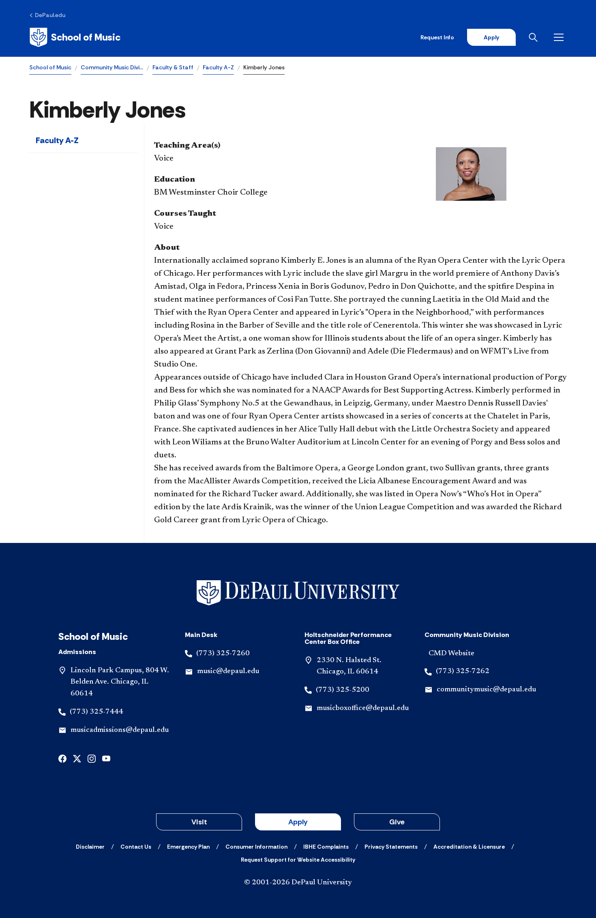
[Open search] (535, 37)
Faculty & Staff (172, 67)
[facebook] (62, 758)
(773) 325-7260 (223, 653)
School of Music (50, 67)
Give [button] (397, 822)
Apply (491, 37)
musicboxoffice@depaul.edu (363, 708)
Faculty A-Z (218, 67)
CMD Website (451, 653)
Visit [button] (199, 822)
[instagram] (92, 758)
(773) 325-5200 (342, 690)
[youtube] (106, 758)
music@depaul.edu (228, 671)
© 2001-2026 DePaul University (298, 882)
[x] (77, 758)
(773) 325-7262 (462, 671)
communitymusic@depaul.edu (486, 689)
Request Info (437, 37)
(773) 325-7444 (96, 712)
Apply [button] (298, 822)
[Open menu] (560, 37)
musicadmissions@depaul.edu (120, 730)
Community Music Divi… (112, 67)
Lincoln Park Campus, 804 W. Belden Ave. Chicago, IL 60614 (120, 682)
